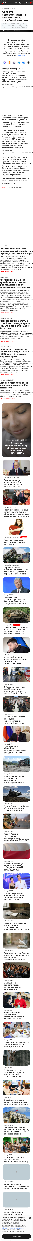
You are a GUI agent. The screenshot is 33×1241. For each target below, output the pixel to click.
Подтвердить (16, 1236)
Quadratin (21, 55)
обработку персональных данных (13, 1228)
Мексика (10, 31)
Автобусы (17, 31)
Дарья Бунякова (15, 187)
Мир (3, 31)
